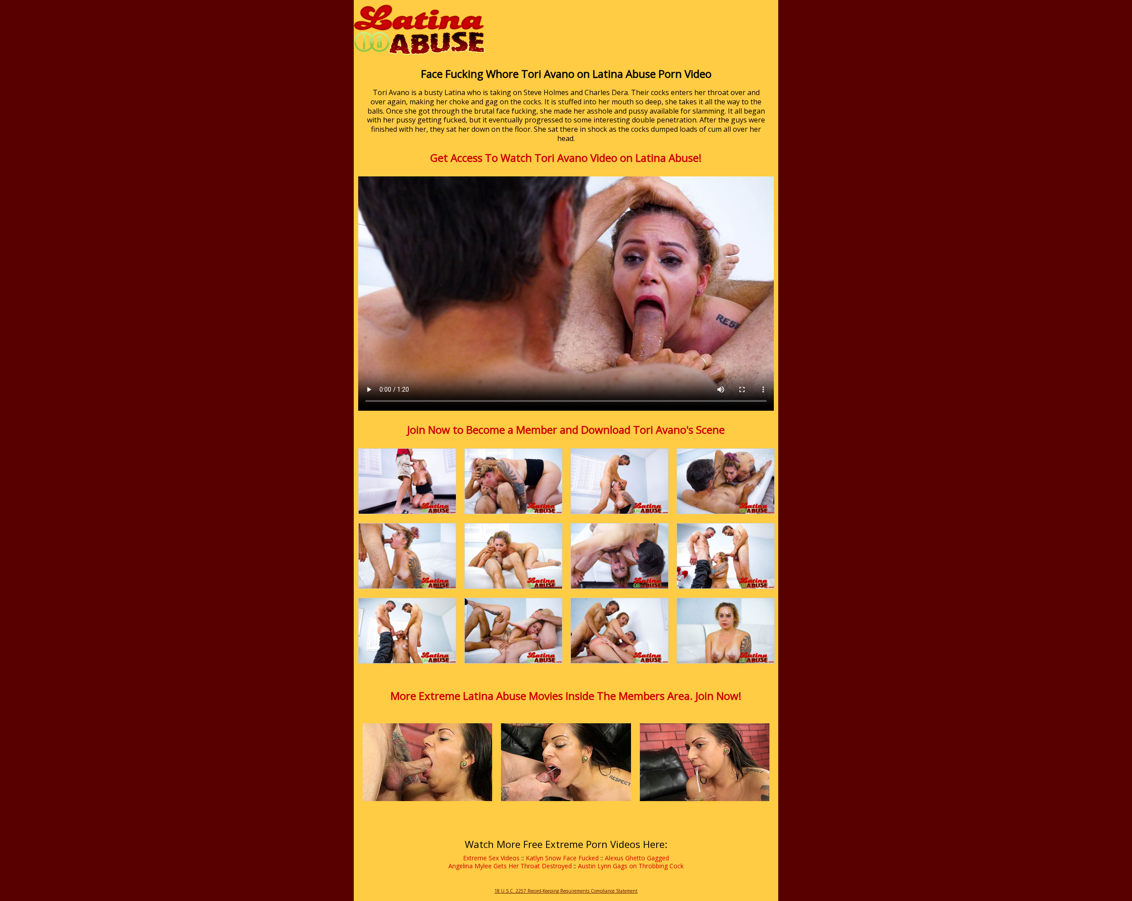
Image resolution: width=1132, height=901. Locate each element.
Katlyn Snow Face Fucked (562, 858)
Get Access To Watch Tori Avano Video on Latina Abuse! (566, 157)
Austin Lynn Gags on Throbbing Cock (631, 866)
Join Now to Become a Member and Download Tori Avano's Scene (566, 429)
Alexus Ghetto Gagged (637, 858)
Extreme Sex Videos (491, 858)
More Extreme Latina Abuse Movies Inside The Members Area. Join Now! (566, 695)
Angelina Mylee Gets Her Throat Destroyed (510, 866)
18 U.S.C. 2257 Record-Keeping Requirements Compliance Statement (566, 891)
